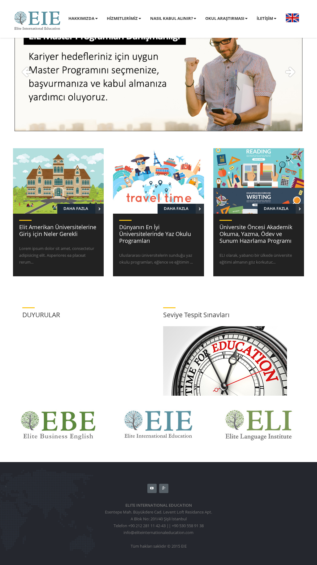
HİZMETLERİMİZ (123, 18)
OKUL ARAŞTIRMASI (225, 18)
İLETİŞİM (265, 18)
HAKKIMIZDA (81, 18)
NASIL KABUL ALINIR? (172, 18)
